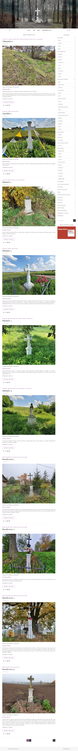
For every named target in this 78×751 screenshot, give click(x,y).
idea (34, 30)
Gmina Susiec (60, 137)
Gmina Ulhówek (60, 148)
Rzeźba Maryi (22, 388)
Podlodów (60, 170)
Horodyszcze (16, 457)
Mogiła (58, 192)
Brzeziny (60, 43)
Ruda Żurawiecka (61, 112)
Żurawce (60, 129)
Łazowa (59, 101)
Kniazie (59, 93)
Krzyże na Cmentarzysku (62, 189)
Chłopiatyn (5, 39)
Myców (59, 68)
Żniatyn (59, 76)
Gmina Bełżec (60, 37)
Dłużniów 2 (7, 250)
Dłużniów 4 (7, 390)
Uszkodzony (40, 39)
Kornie (59, 95)
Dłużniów (4, 180)
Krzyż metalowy (60, 181)
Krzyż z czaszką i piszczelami (63, 184)
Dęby (59, 81)
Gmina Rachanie (60, 132)
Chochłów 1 (7, 113)
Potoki (59, 109)
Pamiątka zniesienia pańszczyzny (28, 39)
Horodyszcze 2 (8, 529)
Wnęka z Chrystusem (61, 205)
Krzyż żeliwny (23, 457)
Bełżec (59, 40)
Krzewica (60, 164)
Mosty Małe (60, 104)
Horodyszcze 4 (8, 669)
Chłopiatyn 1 (7, 41)
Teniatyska (60, 120)
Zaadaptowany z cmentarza (25, 318)
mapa (38, 30)
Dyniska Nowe (61, 84)
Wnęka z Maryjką (60, 207)
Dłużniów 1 (6, 182)
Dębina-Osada (61, 150)
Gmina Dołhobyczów (14, 39)
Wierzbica (60, 123)
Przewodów (60, 70)
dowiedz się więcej (8, 102)
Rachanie (60, 134)
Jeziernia (59, 145)
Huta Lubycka (60, 90)
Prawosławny (60, 197)
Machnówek (60, 167)
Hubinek (59, 156)
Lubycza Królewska (62, 98)
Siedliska (59, 118)
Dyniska (59, 153)
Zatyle (59, 126)
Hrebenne (60, 87)
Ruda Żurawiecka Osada (63, 115)
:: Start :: (28, 30)
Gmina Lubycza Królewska (62, 79)
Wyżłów (59, 73)
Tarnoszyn (60, 176)
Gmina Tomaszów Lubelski (62, 142)
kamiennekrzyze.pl (47, 30)
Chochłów (4, 111)
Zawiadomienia (60, 215)
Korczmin (60, 159)
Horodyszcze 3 (8, 598)
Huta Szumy (60, 140)
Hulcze (59, 65)
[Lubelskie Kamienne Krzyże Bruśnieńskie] (9, 30)
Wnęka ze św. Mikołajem (62, 210)
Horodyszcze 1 (8, 459)
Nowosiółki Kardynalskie (63, 107)
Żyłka (59, 48)
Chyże (59, 46)
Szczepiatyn (60, 173)
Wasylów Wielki (61, 178)
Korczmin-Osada (61, 162)
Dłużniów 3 (7, 320)
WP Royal (16, 748)
